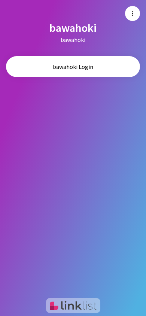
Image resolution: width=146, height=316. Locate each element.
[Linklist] (73, 305)
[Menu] (132, 13)
